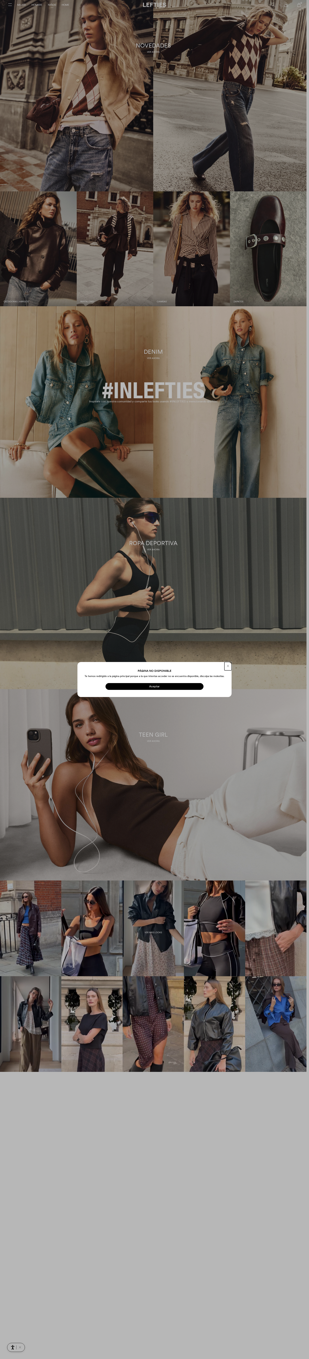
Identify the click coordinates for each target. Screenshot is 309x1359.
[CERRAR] (228, 666)
